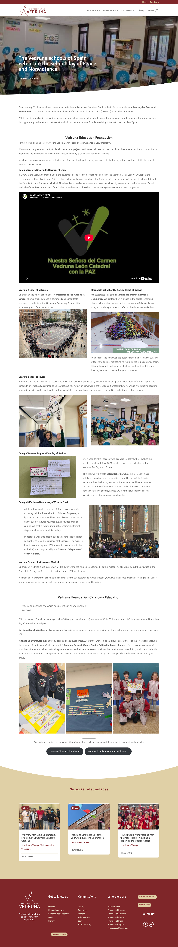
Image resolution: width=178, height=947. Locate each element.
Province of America (117, 913)
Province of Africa (116, 917)
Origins (51, 906)
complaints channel (147, 897)
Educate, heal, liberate (58, 913)
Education (82, 910)
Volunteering (84, 917)
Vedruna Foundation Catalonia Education (108, 751)
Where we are (109, 10)
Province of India (115, 921)
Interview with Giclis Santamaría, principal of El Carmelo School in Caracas (38, 837)
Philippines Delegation (118, 928)
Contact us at (144, 905)
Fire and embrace (56, 910)
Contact (150, 10)
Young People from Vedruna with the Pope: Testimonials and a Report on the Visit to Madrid (137, 837)
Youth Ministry (84, 924)
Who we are (92, 10)
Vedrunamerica (47, 845)
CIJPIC (81, 906)
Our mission (126, 10)
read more (27, 856)
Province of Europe (29, 78)
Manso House (114, 906)
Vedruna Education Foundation (65, 751)
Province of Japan (116, 924)
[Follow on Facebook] (145, 924)
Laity (80, 921)
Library (140, 10)
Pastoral (81, 913)
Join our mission (59, 934)
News (144, 2)
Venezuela (25, 849)
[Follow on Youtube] (151, 924)
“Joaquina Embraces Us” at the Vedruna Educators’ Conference (87, 836)
